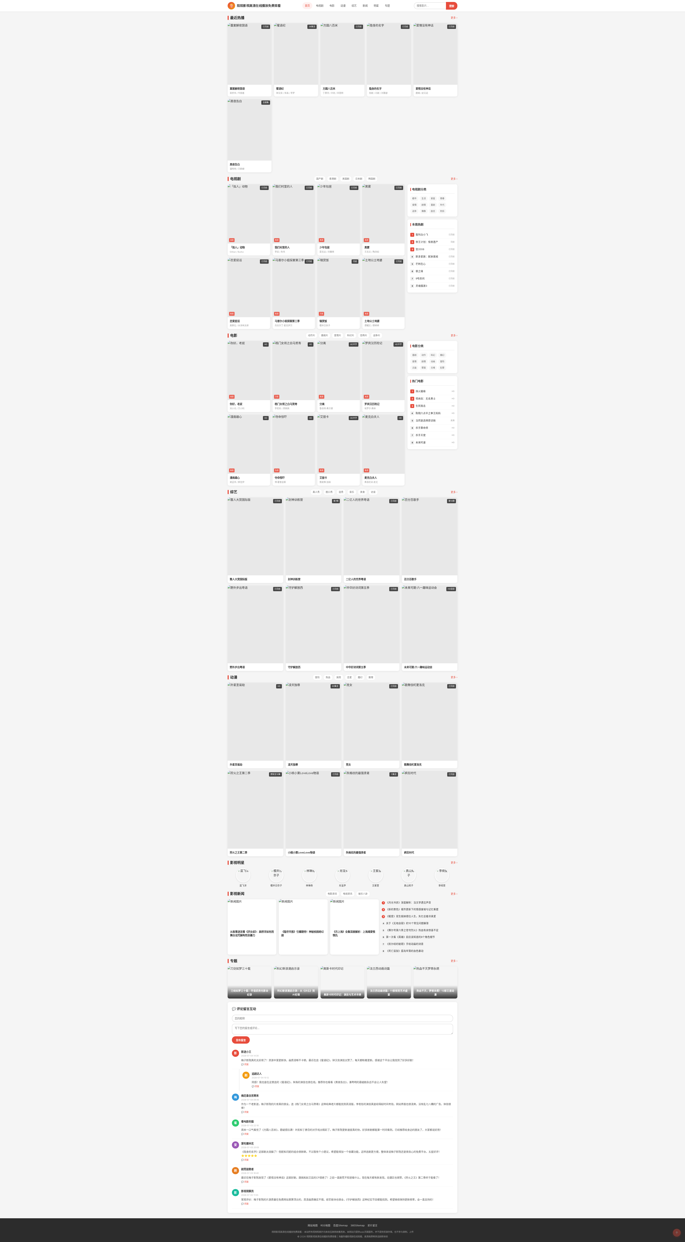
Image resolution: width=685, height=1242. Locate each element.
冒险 (442, 361)
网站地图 (313, 1225)
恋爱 (349, 677)
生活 (424, 198)
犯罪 (442, 367)
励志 (433, 211)
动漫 (343, 5)
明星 (376, 5)
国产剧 (319, 178)
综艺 (354, 5)
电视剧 (319, 5)
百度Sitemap (340, 1225)
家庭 (433, 198)
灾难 (433, 367)
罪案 (424, 367)
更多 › (454, 17)
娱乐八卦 (363, 893)
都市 (414, 198)
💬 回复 (245, 1064)
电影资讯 (332, 893)
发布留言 (241, 1040)
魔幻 (442, 355)
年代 (442, 205)
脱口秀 (329, 492)
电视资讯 (347, 893)
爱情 (414, 205)
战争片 (376, 335)
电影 (331, 5)
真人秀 (316, 492)
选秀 (341, 492)
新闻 (365, 5)
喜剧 (433, 205)
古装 (414, 367)
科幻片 (350, 335)
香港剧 (332, 178)
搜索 (451, 6)
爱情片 (337, 335)
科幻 (433, 355)
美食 (362, 492)
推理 (371, 677)
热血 (328, 677)
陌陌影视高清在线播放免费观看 (259, 5)
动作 (424, 355)
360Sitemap (358, 1225)
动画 (433, 361)
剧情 (424, 205)
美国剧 (345, 178)
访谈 (373, 492)
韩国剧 (371, 178)
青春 (442, 198)
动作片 (311, 335)
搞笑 (338, 677)
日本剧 (358, 178)
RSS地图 (325, 1225)
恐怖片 (363, 335)
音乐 (351, 492)
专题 (387, 5)
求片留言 (372, 1225)
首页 (307, 5)
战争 (414, 211)
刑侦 (442, 211)
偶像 (424, 211)
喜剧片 (324, 335)
